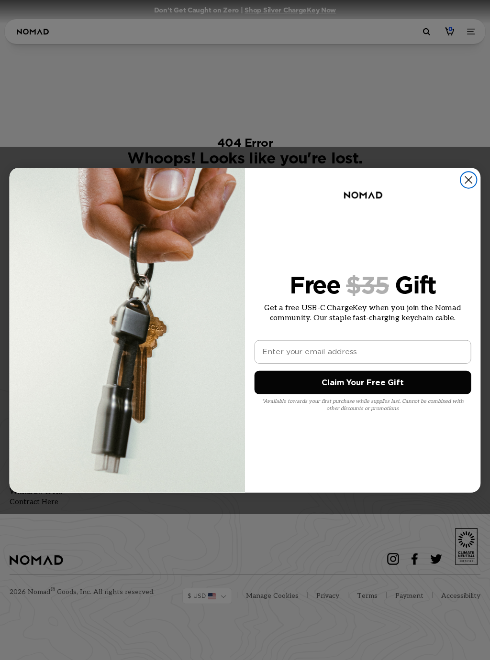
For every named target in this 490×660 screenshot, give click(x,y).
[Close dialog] (468, 180)
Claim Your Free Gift (362, 383)
